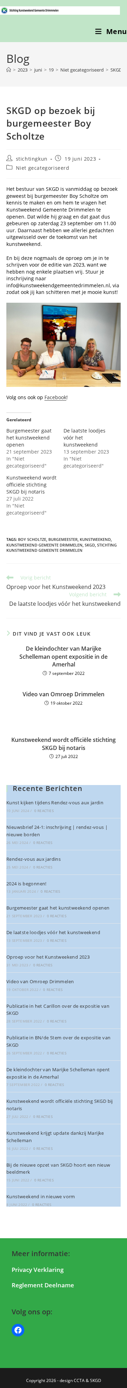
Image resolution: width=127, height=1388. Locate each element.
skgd (90, 545)
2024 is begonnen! (26, 883)
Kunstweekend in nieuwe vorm (40, 1196)
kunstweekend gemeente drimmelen (44, 545)
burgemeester (63, 539)
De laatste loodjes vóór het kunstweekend (53, 932)
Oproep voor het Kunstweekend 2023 (48, 957)
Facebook (55, 397)
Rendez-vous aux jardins (33, 859)
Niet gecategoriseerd (42, 168)
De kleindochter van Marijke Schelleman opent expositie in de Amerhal (63, 656)
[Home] (8, 70)
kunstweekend (95, 539)
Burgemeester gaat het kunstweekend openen (29, 437)
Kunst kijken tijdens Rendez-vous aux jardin (54, 802)
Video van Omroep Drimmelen (63, 694)
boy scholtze (32, 539)
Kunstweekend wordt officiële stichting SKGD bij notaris (31, 484)
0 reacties (44, 810)
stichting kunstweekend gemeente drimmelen (61, 547)
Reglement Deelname (43, 1285)
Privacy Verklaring (38, 1270)
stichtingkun (32, 158)
